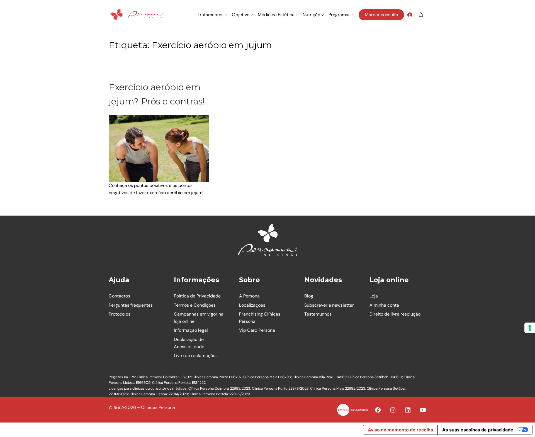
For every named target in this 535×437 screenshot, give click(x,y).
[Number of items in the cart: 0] (420, 14)
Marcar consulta (381, 15)
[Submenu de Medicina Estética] (297, 14)
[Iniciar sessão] (409, 14)
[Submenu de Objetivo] (252, 14)
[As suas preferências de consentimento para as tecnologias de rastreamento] (529, 328)
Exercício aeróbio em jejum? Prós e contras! (157, 94)
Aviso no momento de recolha (400, 430)
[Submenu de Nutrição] (322, 14)
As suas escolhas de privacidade (477, 430)
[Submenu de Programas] (353, 14)
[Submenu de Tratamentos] (226, 14)
